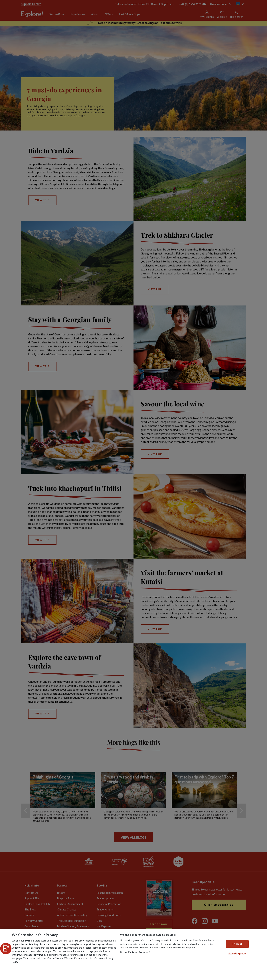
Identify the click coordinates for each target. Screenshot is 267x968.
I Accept (237, 943)
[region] (133, 948)
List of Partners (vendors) (135, 952)
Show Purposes (237, 953)
